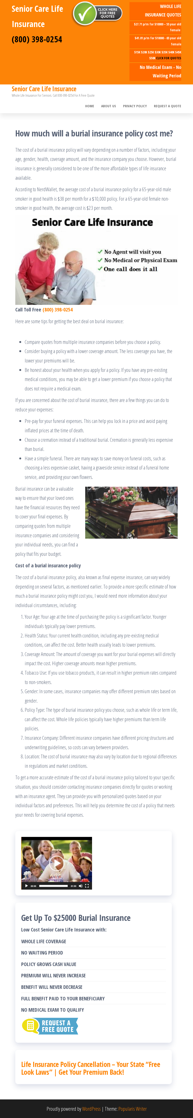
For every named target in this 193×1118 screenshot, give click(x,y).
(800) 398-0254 (37, 39)
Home (89, 105)
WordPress (91, 1108)
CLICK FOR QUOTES (168, 58)
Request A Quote (167, 105)
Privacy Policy (135, 105)
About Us (108, 105)
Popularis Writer (132, 1108)
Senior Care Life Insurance (44, 88)
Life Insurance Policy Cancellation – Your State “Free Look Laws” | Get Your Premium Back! (90, 1068)
